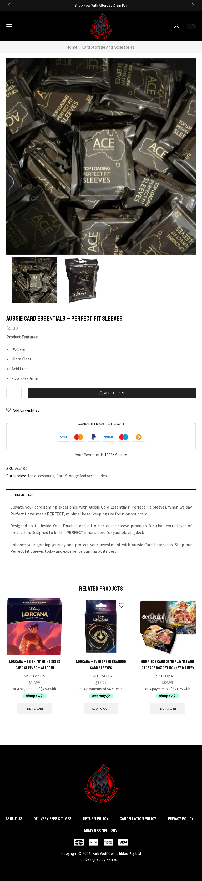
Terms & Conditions (99, 830)
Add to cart (114, 393)
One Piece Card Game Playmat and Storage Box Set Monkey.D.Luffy (167, 665)
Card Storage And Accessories (108, 47)
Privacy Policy (181, 819)
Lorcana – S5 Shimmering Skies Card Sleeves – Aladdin (34, 665)
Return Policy (95, 819)
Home (71, 47)
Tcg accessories (40, 475)
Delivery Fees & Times (52, 819)
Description (24, 494)
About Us (14, 819)
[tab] (101, 495)
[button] (9, 5)
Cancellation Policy (138, 819)
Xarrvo (111, 859)
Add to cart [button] (34, 709)
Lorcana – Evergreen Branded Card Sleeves (101, 665)
